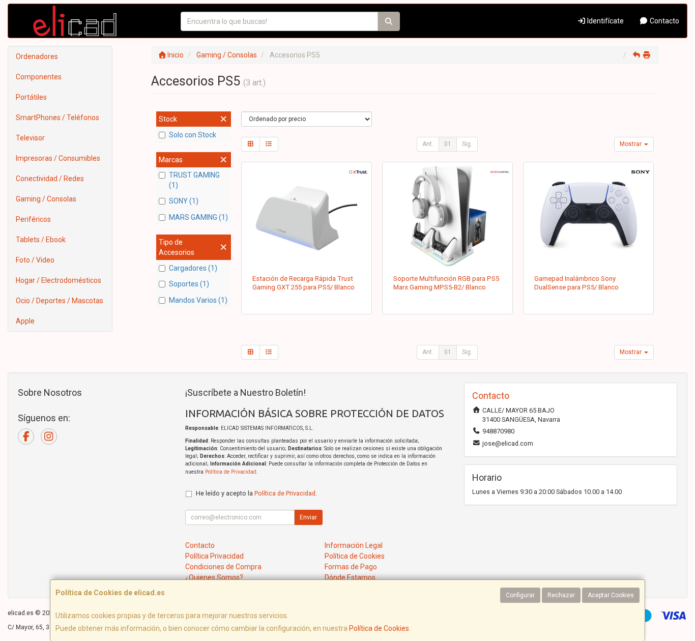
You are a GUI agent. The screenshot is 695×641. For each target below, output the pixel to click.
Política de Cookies (379, 628)
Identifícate (605, 21)
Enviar (308, 517)
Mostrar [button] (631, 144)
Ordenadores (37, 56)
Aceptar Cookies (611, 595)
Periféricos (33, 219)
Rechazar (561, 595)
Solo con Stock (192, 135)
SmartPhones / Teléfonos (57, 117)
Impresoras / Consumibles (58, 158)
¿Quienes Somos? (214, 577)
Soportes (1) (189, 284)
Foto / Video (35, 260)
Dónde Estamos (350, 577)
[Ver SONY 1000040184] (588, 216)
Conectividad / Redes (50, 178)
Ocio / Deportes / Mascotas (59, 301)
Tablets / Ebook (41, 240)
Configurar (520, 595)
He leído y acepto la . (256, 493)
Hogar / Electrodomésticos (58, 280)
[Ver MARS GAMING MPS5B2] (447, 216)
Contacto (663, 21)
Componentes (39, 77)
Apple (25, 321)
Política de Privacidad (230, 472)
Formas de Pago (351, 567)
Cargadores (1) (193, 268)
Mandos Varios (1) (198, 300)
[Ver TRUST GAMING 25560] (306, 216)
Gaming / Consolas (46, 199)
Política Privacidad (214, 556)
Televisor (30, 138)
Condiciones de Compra (223, 567)
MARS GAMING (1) (198, 217)
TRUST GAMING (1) (194, 180)
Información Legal (354, 545)
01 (447, 144)
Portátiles (31, 97)
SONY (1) (183, 201)
